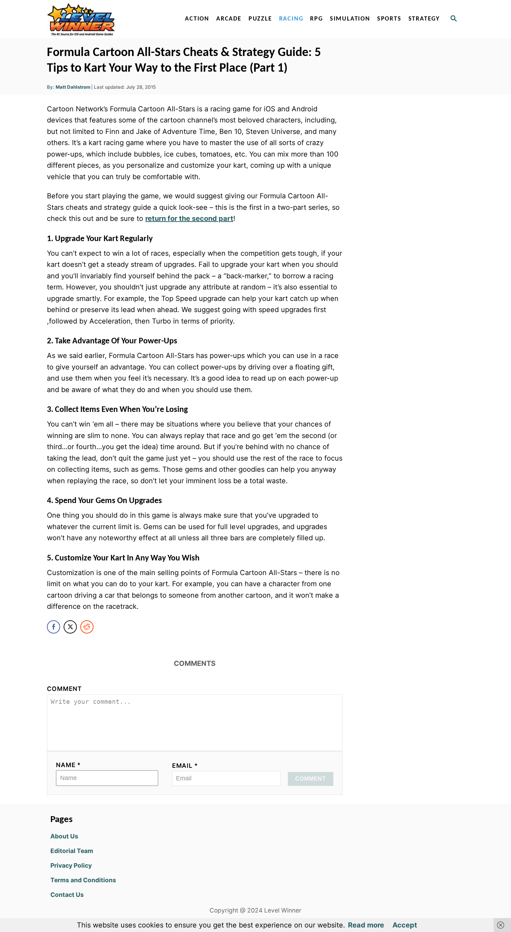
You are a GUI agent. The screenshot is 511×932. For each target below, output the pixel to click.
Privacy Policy (71, 865)
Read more (366, 925)
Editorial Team (71, 850)
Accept (404, 925)
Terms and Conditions (83, 880)
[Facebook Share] (53, 627)
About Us (64, 836)
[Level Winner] (107, 19)
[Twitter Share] (70, 627)
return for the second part (189, 218)
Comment (64, 688)
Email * (185, 765)
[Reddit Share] (87, 627)
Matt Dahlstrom (73, 87)
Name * (68, 764)
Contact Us (67, 894)
